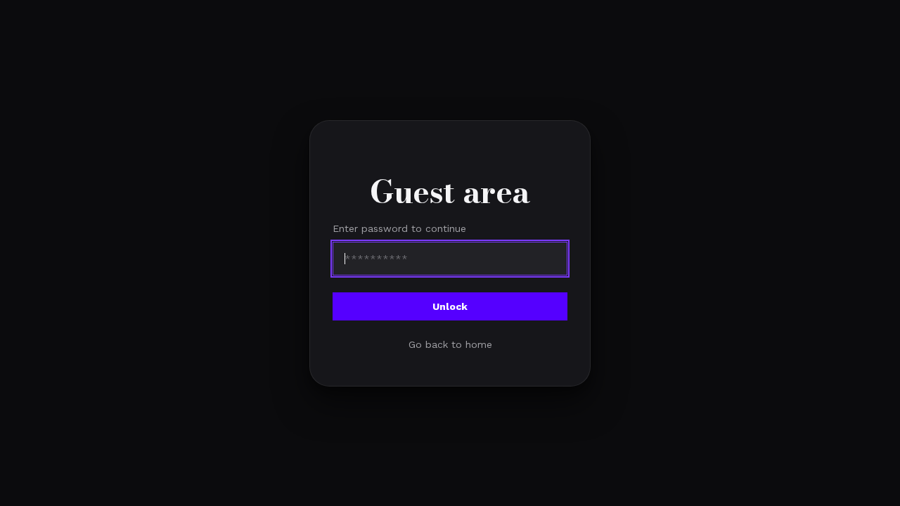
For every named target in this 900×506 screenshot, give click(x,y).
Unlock (450, 305)
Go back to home (450, 343)
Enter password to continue (399, 227)
